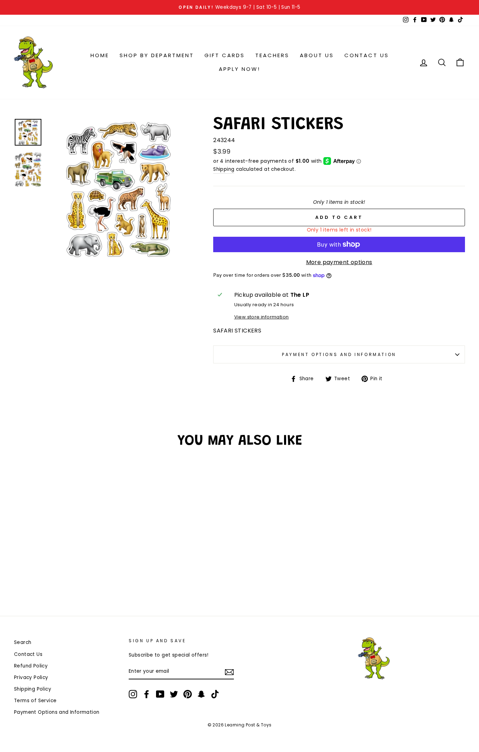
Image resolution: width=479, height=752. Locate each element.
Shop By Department (157, 55)
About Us (317, 55)
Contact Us (366, 55)
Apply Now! (239, 69)
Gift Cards (224, 55)
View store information (261, 317)
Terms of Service (35, 700)
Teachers (272, 55)
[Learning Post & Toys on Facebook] (146, 694)
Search (22, 642)
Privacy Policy (31, 677)
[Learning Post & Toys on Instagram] (133, 694)
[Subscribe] (229, 671)
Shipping (223, 169)
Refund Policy (31, 666)
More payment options (339, 262)
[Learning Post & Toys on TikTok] (215, 694)
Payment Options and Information (339, 354)
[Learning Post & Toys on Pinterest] (187, 694)
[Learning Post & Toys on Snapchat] (201, 694)
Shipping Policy (32, 689)
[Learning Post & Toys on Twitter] (174, 694)
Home (99, 55)
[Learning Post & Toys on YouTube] (160, 694)
